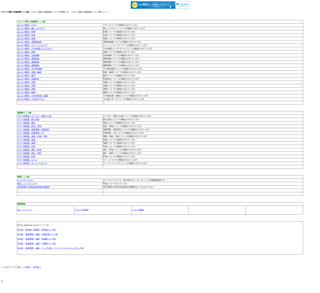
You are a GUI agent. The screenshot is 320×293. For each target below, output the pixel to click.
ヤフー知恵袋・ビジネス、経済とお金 (34, 116)
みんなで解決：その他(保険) (30, 69)
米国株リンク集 (49, 239)
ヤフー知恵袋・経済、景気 (29, 126)
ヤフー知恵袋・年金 (26, 146)
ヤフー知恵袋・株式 (26, 123)
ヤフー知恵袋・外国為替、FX (30, 133)
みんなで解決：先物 (26, 86)
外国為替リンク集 (50, 234)
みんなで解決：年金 (26, 35)
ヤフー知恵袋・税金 (26, 140)
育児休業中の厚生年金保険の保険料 (33, 187)
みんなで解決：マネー (27, 25)
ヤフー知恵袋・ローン (27, 160)
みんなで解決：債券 (26, 89)
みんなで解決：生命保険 (28, 55)
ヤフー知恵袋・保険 (26, 143)
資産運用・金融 (33, 234)
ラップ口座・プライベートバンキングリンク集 (63, 248)
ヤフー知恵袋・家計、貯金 (29, 150)
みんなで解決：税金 (26, 38)
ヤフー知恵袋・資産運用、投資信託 (33, 129)
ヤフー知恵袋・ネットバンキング (32, 163)
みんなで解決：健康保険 (28, 65)
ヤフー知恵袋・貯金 (26, 156)
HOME (20, 230)
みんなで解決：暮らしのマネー (31, 28)
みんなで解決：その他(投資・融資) (33, 96)
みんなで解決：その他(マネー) (31, 99)
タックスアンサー (25, 180)
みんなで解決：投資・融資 (29, 72)
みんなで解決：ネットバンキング (32, 45)
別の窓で (37, 267)
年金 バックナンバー (27, 183)
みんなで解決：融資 (26, 92)
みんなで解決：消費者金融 (29, 42)
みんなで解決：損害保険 (28, 59)
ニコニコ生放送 (82, 210)
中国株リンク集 (49, 243)
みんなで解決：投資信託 (28, 79)
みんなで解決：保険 (26, 52)
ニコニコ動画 (138, 210)
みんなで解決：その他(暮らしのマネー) (35, 49)
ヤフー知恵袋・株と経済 (28, 119)
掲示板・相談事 (33, 230)
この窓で (27, 267)
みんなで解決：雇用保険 (28, 62)
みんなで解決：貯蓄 (26, 32)
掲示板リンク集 (49, 230)
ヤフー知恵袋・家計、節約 (29, 153)
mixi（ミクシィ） (25, 210)
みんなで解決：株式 (26, 75)
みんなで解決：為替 (26, 82)
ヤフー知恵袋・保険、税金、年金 (32, 136)
